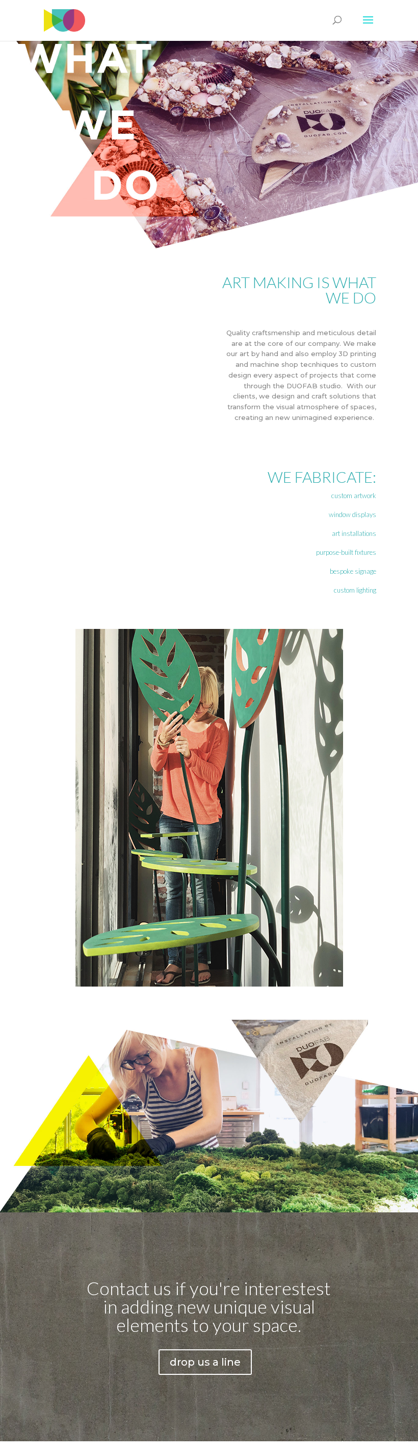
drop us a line (205, 1362)
